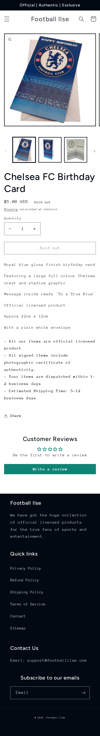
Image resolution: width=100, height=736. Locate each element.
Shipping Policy (26, 592)
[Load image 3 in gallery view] (75, 150)
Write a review (50, 469)
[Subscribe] (83, 692)
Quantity (12, 218)
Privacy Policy (25, 568)
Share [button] (15, 416)
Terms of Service (28, 604)
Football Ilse (56, 717)
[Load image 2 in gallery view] (50, 150)
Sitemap (18, 628)
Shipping (11, 209)
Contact (18, 616)
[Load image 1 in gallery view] (24, 150)
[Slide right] (94, 151)
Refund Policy (24, 580)
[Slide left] (5, 151)
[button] (7, 19)
